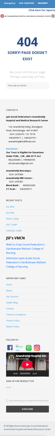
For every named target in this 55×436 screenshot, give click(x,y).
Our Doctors (12, 296)
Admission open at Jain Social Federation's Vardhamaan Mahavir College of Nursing (26, 262)
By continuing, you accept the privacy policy (28, 400)
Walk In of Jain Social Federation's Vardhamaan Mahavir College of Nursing (25, 248)
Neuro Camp (12, 218)
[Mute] (40, 373)
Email (8, 387)
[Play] (10, 373)
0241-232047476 (26, 3)
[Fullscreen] (44, 373)
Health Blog (12, 302)
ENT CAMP (11, 224)
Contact (10, 308)
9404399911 (42, 3)
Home (9, 284)
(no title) (10, 206)
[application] (27, 364)
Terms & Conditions (16, 314)
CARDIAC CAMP (14, 230)
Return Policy (12, 326)
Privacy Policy (13, 320)
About (9, 290)
